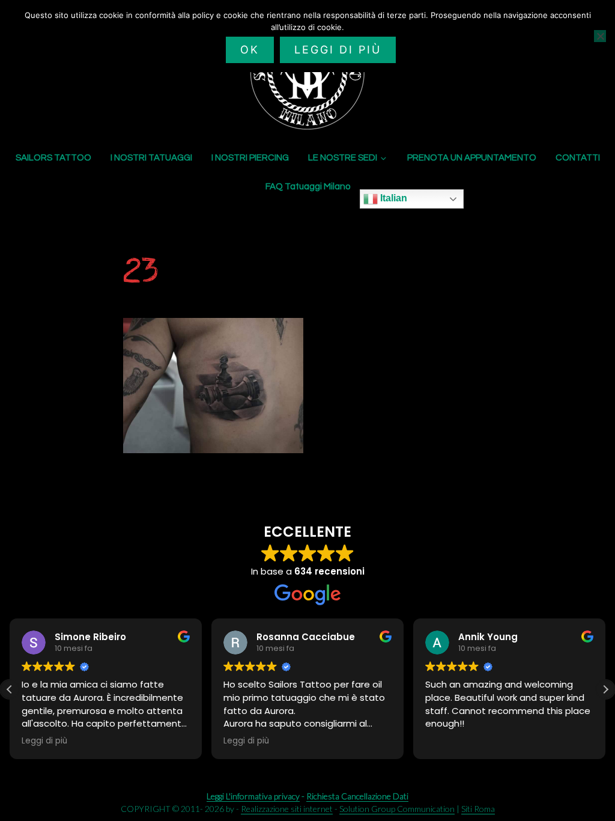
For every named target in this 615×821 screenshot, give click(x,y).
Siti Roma (478, 809)
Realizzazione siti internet (287, 809)
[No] (600, 36)
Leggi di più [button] (44, 741)
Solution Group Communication (397, 809)
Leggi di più (337, 49)
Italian (392, 198)
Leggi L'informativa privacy (253, 796)
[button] (605, 689)
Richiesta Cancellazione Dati (357, 796)
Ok (249, 49)
